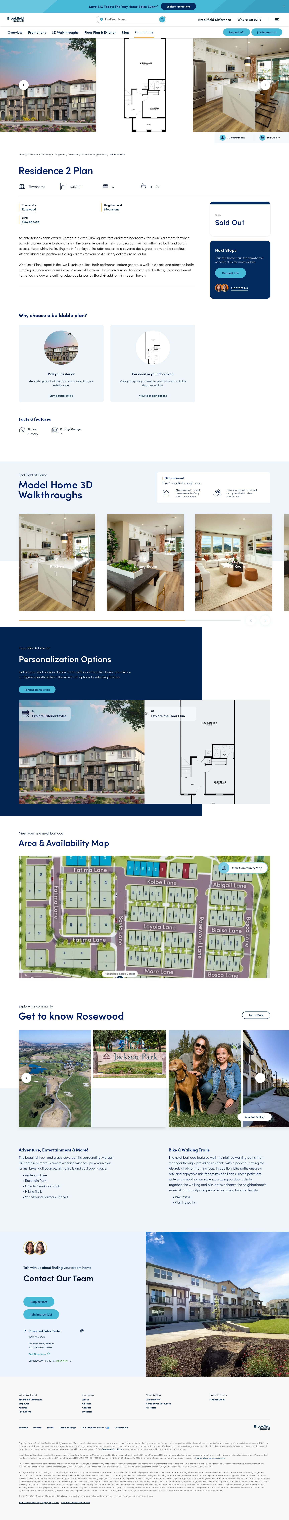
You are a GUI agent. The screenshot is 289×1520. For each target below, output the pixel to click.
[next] (265, 620)
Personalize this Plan (37, 689)
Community (144, 31)
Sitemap (23, 1427)
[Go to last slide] (24, 85)
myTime (23, 1407)
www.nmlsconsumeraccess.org (211, 1457)
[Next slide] (265, 85)
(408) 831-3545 (37, 1337)
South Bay (46, 154)
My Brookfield (217, 1399)
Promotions (37, 32)
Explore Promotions (178, 6)
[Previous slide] (26, 1078)
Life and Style (153, 1399)
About (85, 1399)
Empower (24, 1403)
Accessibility (121, 1427)
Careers (86, 1403)
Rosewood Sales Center (45, 1331)
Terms (50, 1427)
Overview (15, 32)
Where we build (249, 19)
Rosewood (73, 154)
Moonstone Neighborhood (94, 154)
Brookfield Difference (214, 19)
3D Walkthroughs (65, 32)
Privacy (37, 1427)
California (33, 154)
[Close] (284, 6)
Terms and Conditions (112, 1449)
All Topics (151, 1407)
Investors (87, 1411)
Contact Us (239, 287)
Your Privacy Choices (92, 1427)
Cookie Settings (67, 1427)
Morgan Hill (60, 154)
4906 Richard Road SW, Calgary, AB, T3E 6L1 (39, 1502)
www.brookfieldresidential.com (75, 1502)
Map (125, 32)
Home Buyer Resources (158, 1403)
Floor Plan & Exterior (100, 32)
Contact (86, 1407)
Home (22, 154)
